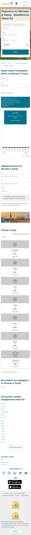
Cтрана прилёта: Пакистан (21, 63)
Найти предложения (15, 120)
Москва (3, 387)
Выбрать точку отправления (10, 34)
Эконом (4, 78)
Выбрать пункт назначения (9, 40)
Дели (2, 420)
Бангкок (3, 403)
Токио (2, 425)
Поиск (15, 52)
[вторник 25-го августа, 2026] (6, 147)
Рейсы (9, 63)
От (1, 82)
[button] (19, 24)
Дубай (2, 423)
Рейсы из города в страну (8, 495)
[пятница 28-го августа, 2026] (15, 147)
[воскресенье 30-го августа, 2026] (20, 147)
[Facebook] (4, 473)
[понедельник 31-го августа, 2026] (23, 147)
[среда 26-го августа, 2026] (9, 147)
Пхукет (2, 409)
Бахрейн (3, 434)
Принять (15, 531)
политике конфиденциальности (9, 525)
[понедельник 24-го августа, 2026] (3, 147)
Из (3, 32)
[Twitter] (20, 473)
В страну (6, 493)
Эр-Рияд (3, 437)
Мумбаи (3, 439)
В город (11, 493)
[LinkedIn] (15, 473)
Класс (2, 187)
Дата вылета (6, 44)
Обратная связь (5, 462)
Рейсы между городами (20, 493)
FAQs (2, 459)
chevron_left (2, 117)
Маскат (3, 406)
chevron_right (28, 117)
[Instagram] (9, 473)
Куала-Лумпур (4, 412)
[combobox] (15, 86)
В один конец (6, 24)
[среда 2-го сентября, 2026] (28, 147)
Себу (2, 442)
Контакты (3, 465)
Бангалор (3, 417)
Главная (3, 63)
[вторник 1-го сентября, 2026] (26, 147)
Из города (17, 495)
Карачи (3, 428)
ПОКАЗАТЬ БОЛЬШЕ (15, 447)
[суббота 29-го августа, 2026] (17, 147)
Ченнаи (3, 414)
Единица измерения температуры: (21, 234)
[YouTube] (26, 473)
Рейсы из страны (24, 495)
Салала (3, 431)
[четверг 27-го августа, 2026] (12, 147)
